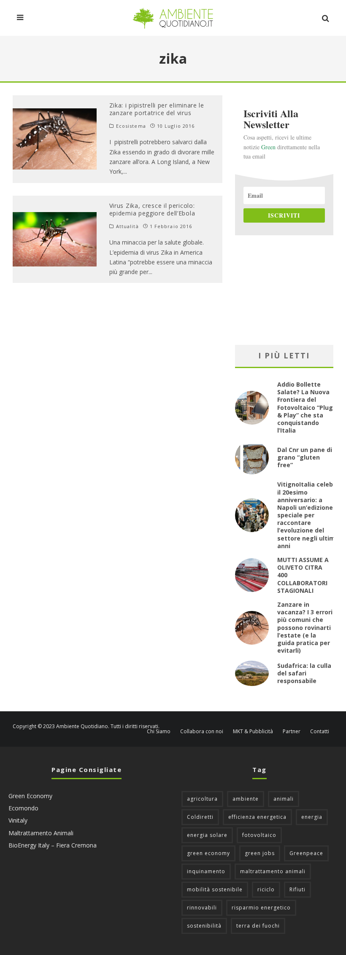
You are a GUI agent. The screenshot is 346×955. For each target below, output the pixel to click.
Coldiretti (200, 816)
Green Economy (30, 796)
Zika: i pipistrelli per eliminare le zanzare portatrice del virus (156, 109)
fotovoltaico (259, 835)
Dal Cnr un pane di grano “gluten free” (304, 457)
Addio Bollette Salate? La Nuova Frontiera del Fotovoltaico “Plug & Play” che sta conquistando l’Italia (305, 407)
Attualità (127, 226)
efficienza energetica (257, 816)
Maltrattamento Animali (40, 833)
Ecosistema (131, 126)
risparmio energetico (261, 907)
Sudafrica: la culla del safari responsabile (304, 673)
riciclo (266, 889)
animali (283, 798)
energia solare (207, 835)
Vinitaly (17, 820)
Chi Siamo (158, 731)
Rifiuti (297, 889)
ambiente (245, 798)
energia (311, 816)
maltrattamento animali (272, 871)
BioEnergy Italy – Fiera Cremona (52, 845)
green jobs (260, 853)
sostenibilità (204, 925)
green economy (208, 853)
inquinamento (206, 871)
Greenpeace (306, 853)
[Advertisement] (284, 290)
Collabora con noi (201, 731)
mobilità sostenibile (215, 889)
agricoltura (202, 798)
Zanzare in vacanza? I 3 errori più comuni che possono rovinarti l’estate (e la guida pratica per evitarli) (304, 627)
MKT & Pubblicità (253, 731)
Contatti (319, 731)
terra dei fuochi (258, 925)
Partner (291, 731)
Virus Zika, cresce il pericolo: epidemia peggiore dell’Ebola (152, 209)
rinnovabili (202, 907)
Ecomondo (23, 808)
